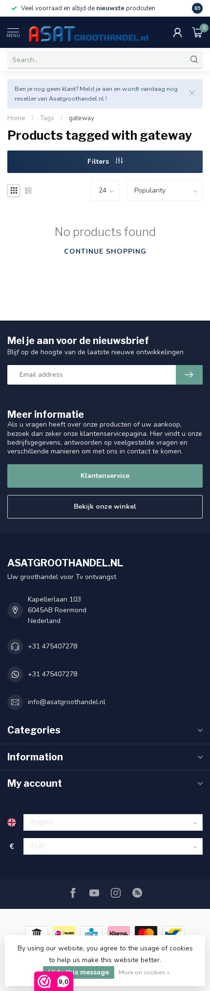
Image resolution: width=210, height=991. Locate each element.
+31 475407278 (52, 646)
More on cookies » (144, 972)
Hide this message (78, 972)
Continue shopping (105, 251)
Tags (47, 118)
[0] (197, 32)
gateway (81, 118)
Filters (99, 161)
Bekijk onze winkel (105, 506)
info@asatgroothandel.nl (66, 702)
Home (16, 118)
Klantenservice (105, 475)
